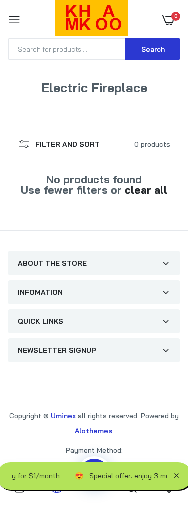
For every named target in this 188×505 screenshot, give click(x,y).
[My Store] (91, 19)
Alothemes (93, 430)
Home (61, 99)
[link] (160, 442)
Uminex (63, 415)
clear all (146, 190)
